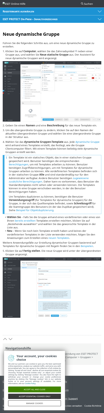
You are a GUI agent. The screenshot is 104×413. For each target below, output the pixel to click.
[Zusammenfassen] (98, 329)
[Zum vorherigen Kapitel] (5, 339)
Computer (71, 357)
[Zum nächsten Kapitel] (10, 339)
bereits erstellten (25, 220)
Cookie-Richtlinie (92, 405)
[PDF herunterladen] (91, 329)
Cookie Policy (30, 383)
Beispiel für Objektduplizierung (34, 210)
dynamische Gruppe (87, 141)
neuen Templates (58, 238)
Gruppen (85, 357)
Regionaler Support (66, 398)
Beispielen (87, 246)
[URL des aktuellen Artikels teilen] (84, 329)
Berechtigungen (18, 164)
